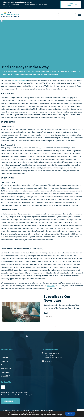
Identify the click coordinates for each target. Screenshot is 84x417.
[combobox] (67, 14)
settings (59, 415)
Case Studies (5, 372)
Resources (5, 365)
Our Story (4, 357)
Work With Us (5, 376)
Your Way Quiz (6, 368)
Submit (50, 324)
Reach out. (50, 286)
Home (3, 354)
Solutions (4, 361)
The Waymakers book (19, 80)
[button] (79, 14)
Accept (70, 414)
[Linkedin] (3, 387)
